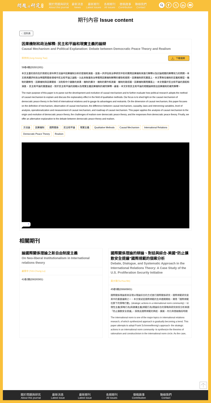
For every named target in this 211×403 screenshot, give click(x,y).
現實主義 (84, 127)
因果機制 (39, 127)
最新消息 (77, 6)
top (203, 385)
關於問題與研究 (59, 6)
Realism (59, 134)
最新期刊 (93, 6)
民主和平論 (69, 127)
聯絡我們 (141, 6)
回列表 (27, 33)
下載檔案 (180, 58)
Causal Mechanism (129, 127)
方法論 (26, 127)
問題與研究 (30, 5)
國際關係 (54, 127)
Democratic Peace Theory (36, 134)
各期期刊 (110, 6)
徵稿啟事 (125, 6)
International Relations (155, 127)
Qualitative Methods (104, 127)
